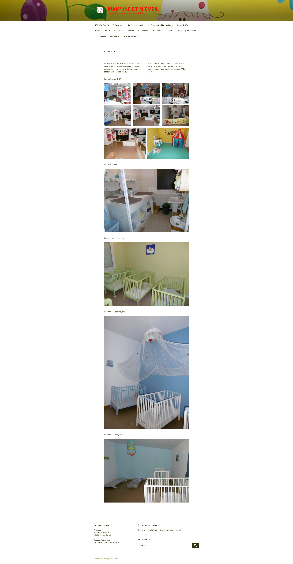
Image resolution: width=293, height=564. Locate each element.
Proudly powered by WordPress (106, 559)
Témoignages (100, 36)
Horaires (130, 31)
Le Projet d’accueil (135, 25)
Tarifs (170, 31)
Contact (113, 36)
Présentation (118, 25)
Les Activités (182, 25)
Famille (107, 31)
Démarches (143, 31)
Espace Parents (129, 36)
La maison (118, 31)
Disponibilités (157, 31)
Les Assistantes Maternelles (159, 25)
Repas (97, 31)
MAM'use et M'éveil (133, 9)
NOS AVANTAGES (102, 25)
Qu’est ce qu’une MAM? (186, 31)
